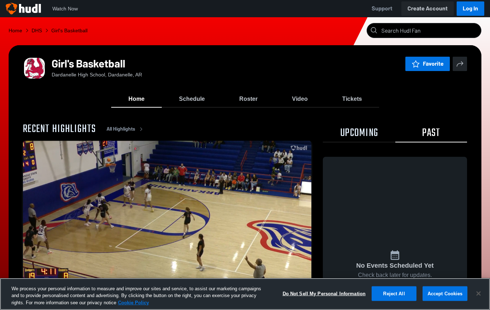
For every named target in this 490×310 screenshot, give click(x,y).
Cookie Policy (133, 302)
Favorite (433, 64)
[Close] (478, 293)
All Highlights (121, 129)
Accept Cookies (445, 293)
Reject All (394, 293)
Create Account (427, 8)
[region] (245, 294)
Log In (470, 8)
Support (382, 8)
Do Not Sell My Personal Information (324, 293)
